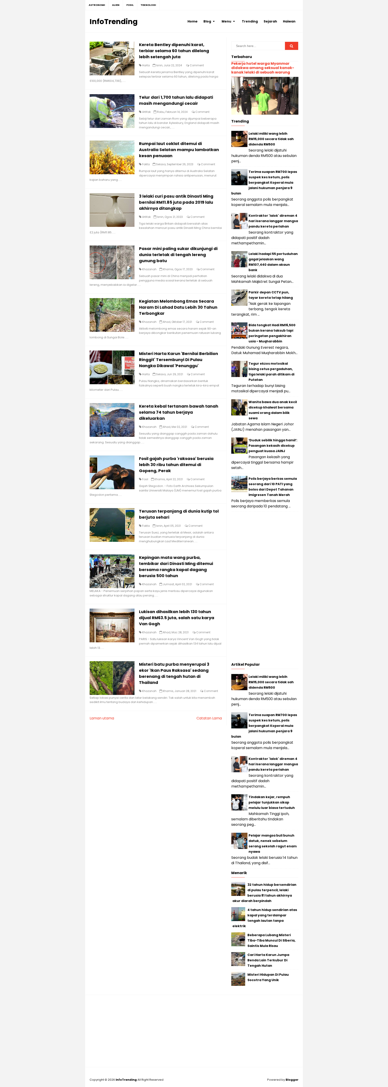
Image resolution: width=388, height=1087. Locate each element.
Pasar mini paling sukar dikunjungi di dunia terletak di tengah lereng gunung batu (178, 254)
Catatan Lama (209, 718)
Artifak (146, 112)
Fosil (145, 479)
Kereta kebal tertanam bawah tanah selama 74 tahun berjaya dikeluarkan (178, 412)
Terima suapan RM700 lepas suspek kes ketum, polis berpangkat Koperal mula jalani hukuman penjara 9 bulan (264, 183)
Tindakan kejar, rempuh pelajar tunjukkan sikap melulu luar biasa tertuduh (272, 802)
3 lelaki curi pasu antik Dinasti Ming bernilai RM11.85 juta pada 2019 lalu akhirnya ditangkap (176, 202)
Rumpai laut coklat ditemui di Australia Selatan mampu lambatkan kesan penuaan (179, 149)
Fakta (146, 164)
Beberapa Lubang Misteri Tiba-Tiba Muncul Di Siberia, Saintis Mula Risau (271, 940)
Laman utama (102, 718)
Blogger (292, 1080)
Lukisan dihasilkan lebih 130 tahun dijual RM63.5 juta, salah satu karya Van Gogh (176, 618)
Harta (146, 65)
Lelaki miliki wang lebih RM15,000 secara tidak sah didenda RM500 (271, 139)
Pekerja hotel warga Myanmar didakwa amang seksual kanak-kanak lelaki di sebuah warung (262, 68)
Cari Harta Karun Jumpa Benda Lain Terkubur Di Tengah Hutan (268, 960)
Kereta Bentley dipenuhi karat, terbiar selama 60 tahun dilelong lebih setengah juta (174, 51)
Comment (197, 65)
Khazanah (149, 269)
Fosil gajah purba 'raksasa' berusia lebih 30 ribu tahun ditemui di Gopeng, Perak (176, 464)
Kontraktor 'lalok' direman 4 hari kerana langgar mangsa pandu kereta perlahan (273, 221)
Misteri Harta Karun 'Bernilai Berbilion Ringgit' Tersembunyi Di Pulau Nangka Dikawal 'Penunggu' (178, 359)
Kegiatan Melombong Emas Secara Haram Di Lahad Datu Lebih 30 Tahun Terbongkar (178, 307)
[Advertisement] (265, 588)
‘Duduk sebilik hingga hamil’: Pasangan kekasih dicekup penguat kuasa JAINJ (273, 445)
